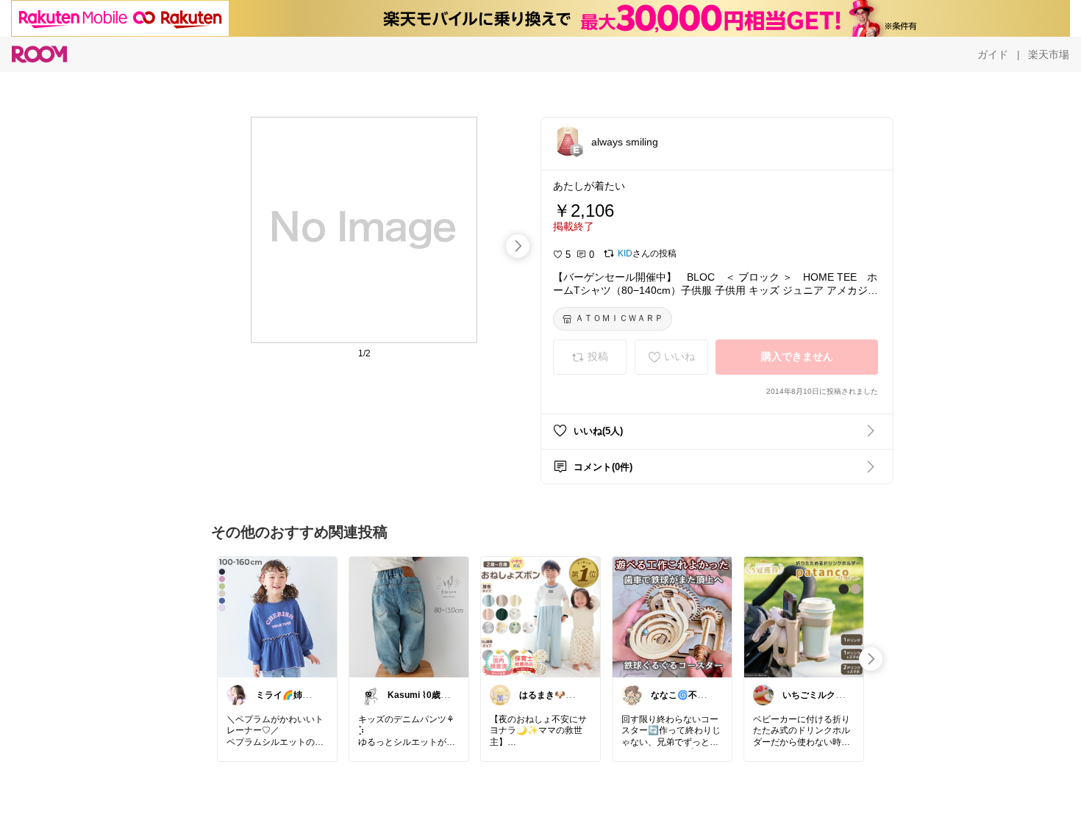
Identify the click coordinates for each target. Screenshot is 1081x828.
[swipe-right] (517, 246)
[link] (277, 616)
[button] (567, 141)
